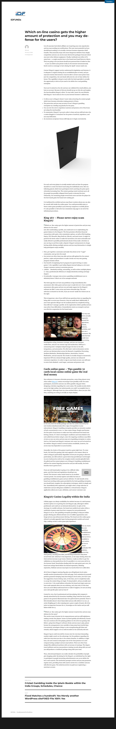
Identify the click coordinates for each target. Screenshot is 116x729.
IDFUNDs (16, 19)
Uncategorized (29, 54)
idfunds (27, 50)
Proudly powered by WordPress (24, 712)
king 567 (54, 381)
